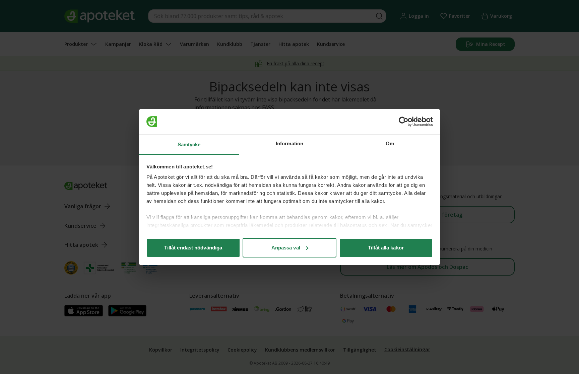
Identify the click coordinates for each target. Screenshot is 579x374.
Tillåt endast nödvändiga (193, 247)
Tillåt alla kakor (386, 247)
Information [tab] (289, 143)
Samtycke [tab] (189, 144)
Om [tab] (390, 143)
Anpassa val (285, 247)
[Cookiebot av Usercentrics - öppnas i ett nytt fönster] (403, 122)
